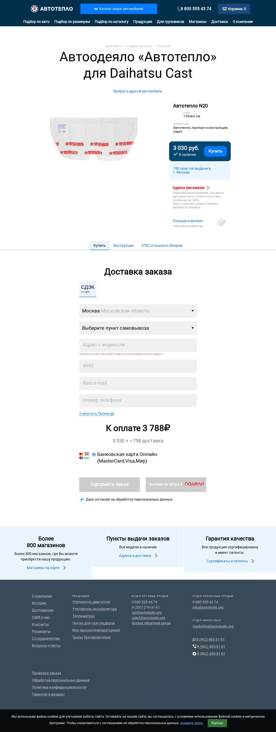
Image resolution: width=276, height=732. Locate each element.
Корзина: (237, 9)
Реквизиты (41, 631)
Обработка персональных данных (61, 680)
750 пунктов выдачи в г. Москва (192, 170)
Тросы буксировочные (91, 637)
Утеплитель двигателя (91, 601)
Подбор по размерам (72, 21)
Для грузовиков (170, 21)
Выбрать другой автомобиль (138, 91)
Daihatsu (164, 46)
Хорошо (217, 723)
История (39, 603)
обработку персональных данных (144, 499)
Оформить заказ (110, 484)
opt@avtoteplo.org (147, 612)
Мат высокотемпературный (96, 630)
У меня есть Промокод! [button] (96, 413)
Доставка (219, 21)
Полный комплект (188, 221)
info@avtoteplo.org (208, 607)
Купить (215, 151)
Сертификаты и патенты (227, 561)
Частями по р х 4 (165, 484)
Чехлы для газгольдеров (93, 623)
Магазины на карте (43, 568)
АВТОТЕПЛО (113, 46)
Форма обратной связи (151, 623)
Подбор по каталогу (112, 21)
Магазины (197, 21)
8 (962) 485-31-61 (210, 639)
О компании (243, 21)
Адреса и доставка (135, 555)
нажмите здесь (191, 723)
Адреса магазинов (189, 187)
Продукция (142, 21)
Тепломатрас (83, 616)
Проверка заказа (46, 673)
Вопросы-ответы (46, 645)
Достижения (42, 610)
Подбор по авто (36, 21)
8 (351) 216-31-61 (146, 607)
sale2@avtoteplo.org (148, 618)
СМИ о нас (41, 617)
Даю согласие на (129, 499)
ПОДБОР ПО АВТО (139, 46)
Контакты (40, 624)
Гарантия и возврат (48, 694)
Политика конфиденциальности (59, 687)
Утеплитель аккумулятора (94, 608)
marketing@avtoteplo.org (213, 626)
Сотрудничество (46, 638)
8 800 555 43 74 (196, 8)
